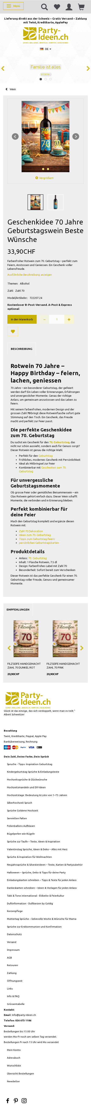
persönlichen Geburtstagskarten (39, 542)
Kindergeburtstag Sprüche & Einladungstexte (33, 771)
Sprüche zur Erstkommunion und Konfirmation (34, 926)
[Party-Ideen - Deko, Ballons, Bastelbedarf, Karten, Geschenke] (45, 35)
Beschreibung (21, 348)
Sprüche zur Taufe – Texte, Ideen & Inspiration (33, 841)
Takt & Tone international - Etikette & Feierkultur (35, 895)
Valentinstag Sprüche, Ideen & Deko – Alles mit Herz (37, 849)
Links (10, 988)
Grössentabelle (16, 1004)
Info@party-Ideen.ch (24, 1015)
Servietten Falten (17, 818)
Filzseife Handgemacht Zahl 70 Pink (63, 665)
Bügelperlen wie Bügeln (21, 833)
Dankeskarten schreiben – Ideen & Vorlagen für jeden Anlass (42, 887)
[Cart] (81, 6)
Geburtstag (46, 455)
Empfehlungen (18, 609)
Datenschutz (14, 934)
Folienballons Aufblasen (21, 825)
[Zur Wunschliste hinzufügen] (12, 331)
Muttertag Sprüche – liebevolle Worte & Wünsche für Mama (41, 918)
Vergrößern (46, 177)
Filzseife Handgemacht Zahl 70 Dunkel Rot (24, 665)
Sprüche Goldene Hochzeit (22, 810)
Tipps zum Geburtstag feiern (37, 538)
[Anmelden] (69, 6)
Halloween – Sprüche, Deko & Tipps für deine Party (36, 872)
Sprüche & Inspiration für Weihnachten (29, 856)
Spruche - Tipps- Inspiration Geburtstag (29, 764)
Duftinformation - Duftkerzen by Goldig (30, 903)
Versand (11, 942)
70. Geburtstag (37, 558)
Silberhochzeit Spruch (19, 802)
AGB (9, 957)
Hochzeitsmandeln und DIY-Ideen (26, 787)
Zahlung (12, 973)
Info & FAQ (13, 996)
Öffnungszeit (14, 980)
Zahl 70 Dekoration (31, 531)
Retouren (12, 965)
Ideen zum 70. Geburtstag (35, 534)
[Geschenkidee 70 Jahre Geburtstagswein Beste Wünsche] (45, 136)
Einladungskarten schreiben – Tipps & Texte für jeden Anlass (41, 880)
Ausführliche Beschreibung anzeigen (29, 274)
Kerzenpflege (15, 911)
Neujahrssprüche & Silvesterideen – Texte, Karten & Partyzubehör (45, 864)
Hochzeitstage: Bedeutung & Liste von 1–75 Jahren (37, 795)
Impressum (13, 949)
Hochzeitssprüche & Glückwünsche (27, 779)
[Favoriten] (56, 6)
